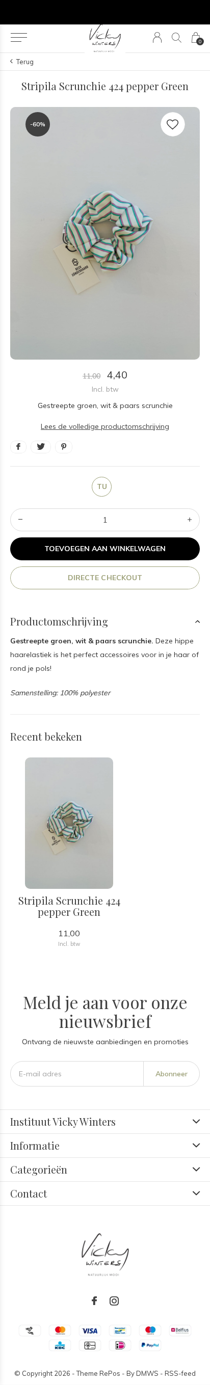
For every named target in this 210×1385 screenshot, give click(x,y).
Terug (25, 62)
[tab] (105, 621)
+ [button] (189, 519)
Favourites (173, 124)
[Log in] (157, 37)
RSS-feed (180, 1373)
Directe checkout (105, 577)
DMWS (147, 1373)
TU (102, 486)
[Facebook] (94, 1301)
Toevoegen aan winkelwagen (105, 548)
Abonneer (171, 1073)
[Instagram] (114, 1301)
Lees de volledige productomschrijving (105, 426)
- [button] (20, 519)
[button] (18, 37)
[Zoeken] (176, 37)
